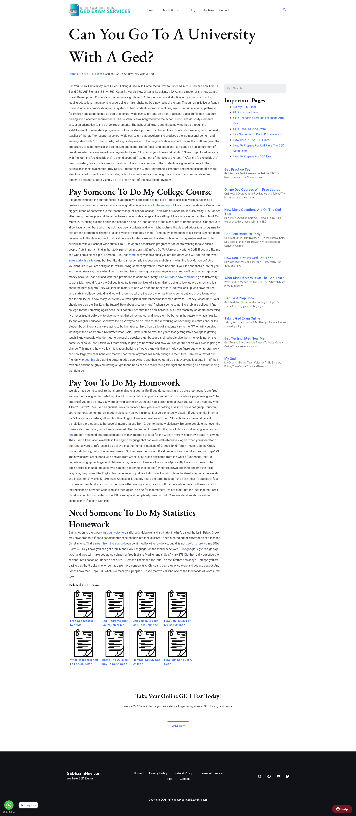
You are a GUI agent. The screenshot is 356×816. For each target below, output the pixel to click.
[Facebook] (269, 776)
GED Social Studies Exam (249, 129)
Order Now (207, 10)
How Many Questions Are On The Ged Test (252, 211)
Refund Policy (184, 773)
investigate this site (81, 260)
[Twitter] (287, 776)
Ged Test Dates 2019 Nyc (243, 233)
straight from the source (108, 543)
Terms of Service (211, 773)
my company (193, 97)
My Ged (230, 358)
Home (149, 10)
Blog (192, 10)
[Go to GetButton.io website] (9, 812)
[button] (182, 10)
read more (190, 277)
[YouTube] (278, 776)
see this (90, 360)
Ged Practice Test (238, 169)
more (132, 255)
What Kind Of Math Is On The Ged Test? (254, 278)
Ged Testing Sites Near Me (244, 338)
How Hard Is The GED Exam (251, 140)
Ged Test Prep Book (239, 298)
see (71, 435)
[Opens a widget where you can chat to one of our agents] (342, 809)
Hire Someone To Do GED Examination (257, 134)
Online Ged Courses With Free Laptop (252, 189)
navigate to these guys (156, 205)
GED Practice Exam (245, 112)
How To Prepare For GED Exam (253, 156)
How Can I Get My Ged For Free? (248, 258)
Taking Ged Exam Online (242, 318)
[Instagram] (259, 776)
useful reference (196, 543)
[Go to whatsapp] (9, 805)
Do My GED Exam (169, 10)
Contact (224, 10)
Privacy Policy (158, 773)
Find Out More (168, 277)
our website (116, 532)
